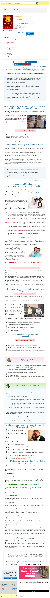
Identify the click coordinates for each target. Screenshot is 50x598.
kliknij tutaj (31, 420)
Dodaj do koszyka (30, 33)
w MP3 (10, 49)
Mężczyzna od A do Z (11, 10)
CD (10, 55)
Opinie (29, 62)
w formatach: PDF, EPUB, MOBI (10, 42)
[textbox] (19, 3)
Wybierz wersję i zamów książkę (10, 578)
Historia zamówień (15, 588)
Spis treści (16, 64)
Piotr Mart (7, 11)
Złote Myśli (20, 28)
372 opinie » (19, 19)
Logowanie (13, 585)
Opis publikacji (19, 62)
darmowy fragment (24, 23)
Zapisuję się (33, 591)
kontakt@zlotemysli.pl (5, 590)
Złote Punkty (14, 589)
